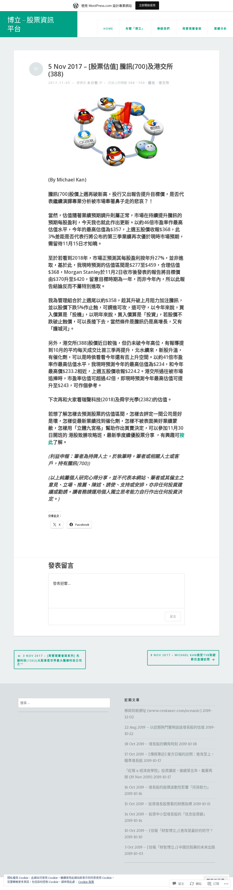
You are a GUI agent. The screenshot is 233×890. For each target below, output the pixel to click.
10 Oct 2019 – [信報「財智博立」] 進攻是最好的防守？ (168, 830)
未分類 (92, 82)
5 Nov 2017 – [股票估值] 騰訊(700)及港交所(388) (110, 70)
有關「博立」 (135, 29)
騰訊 (151, 82)
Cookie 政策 (86, 882)
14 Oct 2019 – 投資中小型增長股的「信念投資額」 (165, 814)
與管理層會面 (192, 29)
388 (131, 82)
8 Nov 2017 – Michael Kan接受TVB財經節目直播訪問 (183, 657)
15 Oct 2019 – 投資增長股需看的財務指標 (158, 804)
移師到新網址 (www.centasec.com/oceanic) (163, 710)
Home (108, 29)
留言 (173, 616)
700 (141, 82)
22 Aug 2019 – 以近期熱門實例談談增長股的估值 (164, 727)
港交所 (164, 82)
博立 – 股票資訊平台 (30, 24)
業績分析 (220, 29)
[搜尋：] (64, 702)
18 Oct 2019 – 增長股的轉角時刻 (151, 744)
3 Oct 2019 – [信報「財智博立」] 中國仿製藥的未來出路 (169, 847)
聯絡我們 (163, 29)
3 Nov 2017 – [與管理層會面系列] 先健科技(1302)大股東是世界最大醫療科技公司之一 (49, 660)
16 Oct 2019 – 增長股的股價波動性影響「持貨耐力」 (167, 787)
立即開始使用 (147, 5)
